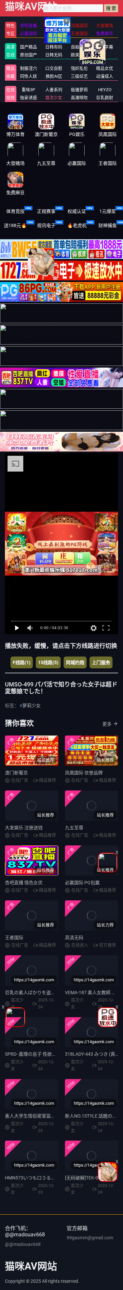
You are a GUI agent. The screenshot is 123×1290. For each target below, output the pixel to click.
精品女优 (104, 68)
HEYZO (105, 89)
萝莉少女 (31, 705)
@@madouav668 (23, 1244)
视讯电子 (46, 225)
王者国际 (14, 937)
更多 (107, 724)
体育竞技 (15, 211)
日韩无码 (53, 54)
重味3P (28, 89)
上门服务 (101, 662)
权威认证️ (77, 211)
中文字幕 (104, 46)
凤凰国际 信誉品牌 (84, 772)
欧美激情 (79, 54)
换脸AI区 (54, 76)
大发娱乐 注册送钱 (24, 827)
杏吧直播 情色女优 (24, 882)
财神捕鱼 (107, 225)
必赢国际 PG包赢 (82, 882)
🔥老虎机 (77, 225)
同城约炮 (75, 662)
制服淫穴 (28, 68)
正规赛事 (46, 211)
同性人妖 (28, 76)
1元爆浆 (107, 211)
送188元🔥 (15, 225)
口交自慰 (53, 68)
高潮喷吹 (79, 97)
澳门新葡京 (16, 772)
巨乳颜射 (104, 97)
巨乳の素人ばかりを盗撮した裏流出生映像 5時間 (55, 992)
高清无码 (74, 937)
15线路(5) (48, 662)
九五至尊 (74, 827)
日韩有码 (53, 46)
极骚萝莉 (79, 89)
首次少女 (53, 97)
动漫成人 (104, 76)
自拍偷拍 (79, 46)
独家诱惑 (28, 97)
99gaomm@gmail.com (90, 1237)
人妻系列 (53, 89)
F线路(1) (22, 662)
